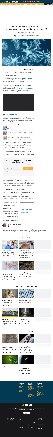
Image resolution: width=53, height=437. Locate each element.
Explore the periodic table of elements (31, 395)
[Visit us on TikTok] (32, 1)
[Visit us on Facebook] (23, 1)
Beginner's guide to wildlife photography (40, 390)
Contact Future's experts (19, 420)
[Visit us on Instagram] (27, 1)
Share (5, 69)
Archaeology (10, 4)
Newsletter (31, 69)
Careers (9, 425)
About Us (30, 418)
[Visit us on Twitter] (25, 1)
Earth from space (22, 389)
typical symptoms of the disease (13, 144)
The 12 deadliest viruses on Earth (27, 212)
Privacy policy (11, 422)
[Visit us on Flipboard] (30, 1)
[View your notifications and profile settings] (48, 2)
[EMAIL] (10, 226)
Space (31, 4)
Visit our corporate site (28, 409)
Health (16, 4)
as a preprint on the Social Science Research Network (22, 88)
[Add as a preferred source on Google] (26, 413)
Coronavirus (33, 24)
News (38, 35)
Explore (41, 4)
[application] (18, 102)
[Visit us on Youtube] (29, 1)
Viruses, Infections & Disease (25, 24)
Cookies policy (21, 422)
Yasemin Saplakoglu (22, 35)
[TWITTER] (8, 226)
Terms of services (16, 171)
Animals (5, 4)
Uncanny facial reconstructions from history (31, 399)
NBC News (19, 82)
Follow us (26, 69)
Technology (36, 4)
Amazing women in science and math (31, 392)
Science (20, 4)
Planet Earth (26, 4)
